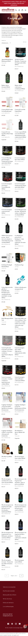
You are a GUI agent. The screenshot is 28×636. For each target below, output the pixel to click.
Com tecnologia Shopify (18, 627)
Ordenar (4, 40)
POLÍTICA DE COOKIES (9, 591)
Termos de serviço (7, 598)
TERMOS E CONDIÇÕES (9, 587)
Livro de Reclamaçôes (8, 606)
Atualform (11, 627)
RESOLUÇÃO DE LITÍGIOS (9, 594)
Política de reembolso (8, 602)
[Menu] (25, 10)
